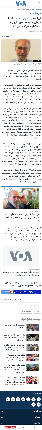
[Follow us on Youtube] (23, 399)
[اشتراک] (33, 404)
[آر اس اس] (8, 399)
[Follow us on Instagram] (18, 399)
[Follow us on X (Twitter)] (28, 399)
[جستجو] (34, 427)
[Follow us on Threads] (13, 399)
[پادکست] (39, 404)
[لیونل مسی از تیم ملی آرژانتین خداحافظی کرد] (32, 327)
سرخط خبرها (35, 13)
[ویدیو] (23, 427)
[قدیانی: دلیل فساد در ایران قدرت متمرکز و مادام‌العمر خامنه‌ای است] (21, 256)
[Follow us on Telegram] (33, 399)
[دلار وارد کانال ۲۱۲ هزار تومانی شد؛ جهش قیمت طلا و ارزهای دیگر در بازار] (32, 337)
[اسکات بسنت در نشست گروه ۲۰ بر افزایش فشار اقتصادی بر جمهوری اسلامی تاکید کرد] (32, 357)
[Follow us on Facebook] (39, 399)
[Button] (5, 36)
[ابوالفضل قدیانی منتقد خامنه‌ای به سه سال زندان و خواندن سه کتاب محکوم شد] (21, 198)
